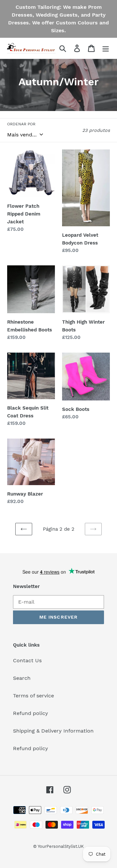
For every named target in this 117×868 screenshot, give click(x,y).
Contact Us (27, 660)
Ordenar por (21, 124)
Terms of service (33, 696)
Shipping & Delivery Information (53, 731)
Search (22, 678)
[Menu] (105, 48)
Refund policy (30, 713)
